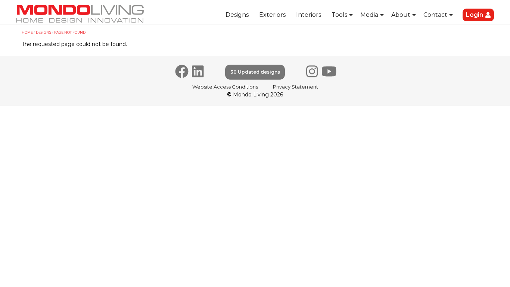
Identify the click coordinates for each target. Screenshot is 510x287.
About (400, 14)
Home (27, 32)
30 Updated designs (255, 72)
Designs (237, 14)
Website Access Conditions (225, 87)
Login (474, 14)
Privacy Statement (295, 87)
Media (369, 14)
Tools (339, 14)
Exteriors (272, 14)
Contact (435, 14)
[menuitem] (237, 15)
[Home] (80, 13)
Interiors (308, 14)
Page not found (69, 32)
